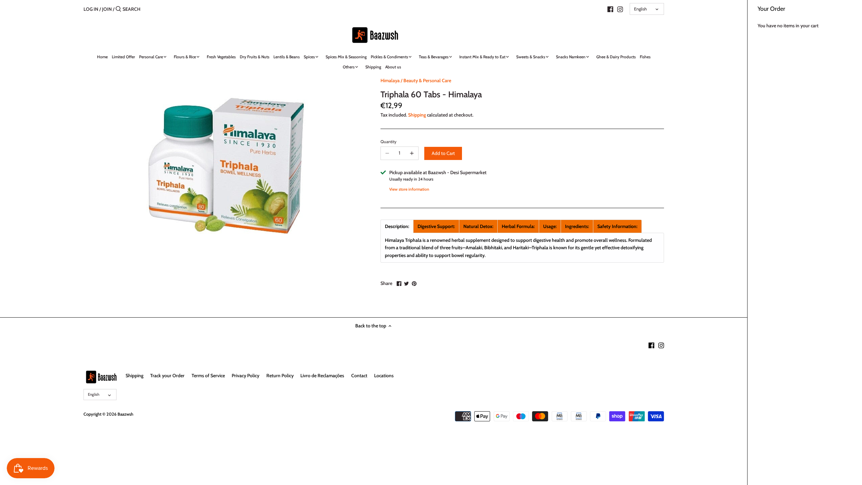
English (640, 8)
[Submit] (118, 9)
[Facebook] (610, 8)
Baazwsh (125, 414)
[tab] (396, 226)
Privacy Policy (245, 376)
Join (107, 9)
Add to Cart (443, 153)
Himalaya (390, 80)
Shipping (417, 115)
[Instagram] (620, 8)
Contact (359, 376)
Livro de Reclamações (322, 376)
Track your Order (167, 376)
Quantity (388, 141)
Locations (384, 376)
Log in (91, 9)
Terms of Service (208, 376)
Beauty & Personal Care (427, 80)
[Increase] (411, 153)
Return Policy (280, 376)
